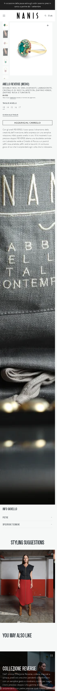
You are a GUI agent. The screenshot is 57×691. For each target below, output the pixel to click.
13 (4, 107)
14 (8, 107)
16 (16, 107)
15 (12, 107)
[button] (4, 16)
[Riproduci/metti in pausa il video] (51, 655)
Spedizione (13, 97)
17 (20, 107)
